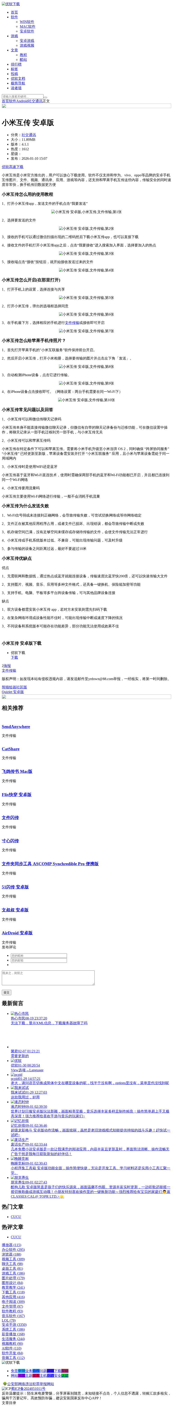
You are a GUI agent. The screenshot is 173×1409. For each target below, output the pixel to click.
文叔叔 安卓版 (15, 910)
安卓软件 (27, 31)
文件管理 (12, 1306)
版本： (16, 144)
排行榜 (16, 64)
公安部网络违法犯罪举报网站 (30, 1384)
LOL (9, 1320)
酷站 (23, 59)
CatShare (10, 749)
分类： (16, 135)
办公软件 (13, 1250)
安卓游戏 (27, 41)
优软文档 (18, 78)
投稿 (14, 74)
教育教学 (13, 1287)
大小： (16, 139)
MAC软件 (27, 26)
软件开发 (12, 1353)
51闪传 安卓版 (15, 887)
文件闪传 (10, 817)
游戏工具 (13, 1273)
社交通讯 (35, 101)
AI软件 (11, 1348)
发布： (16, 158)
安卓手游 (14, 1325)
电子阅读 (13, 1302)
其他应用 (13, 1297)
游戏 (14, 36)
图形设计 (12, 1283)
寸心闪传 (10, 840)
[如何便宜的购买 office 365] (86, 107)
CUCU (16, 1217)
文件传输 (72, 323)
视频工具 (13, 1259)
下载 (14, 657)
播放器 (11, 1245)
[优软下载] (11, 4)
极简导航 (18, 83)
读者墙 (16, 88)
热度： (16, 149)
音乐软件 (13, 1316)
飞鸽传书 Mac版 (17, 771)
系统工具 (13, 1329)
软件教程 (12, 1311)
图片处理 (13, 1278)
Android (22, 101)
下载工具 (13, 1292)
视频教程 (12, 1343)
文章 (14, 50)
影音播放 (13, 1334)
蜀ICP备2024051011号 (28, 1389)
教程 (23, 55)
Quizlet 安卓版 (13, 692)
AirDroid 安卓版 (17, 933)
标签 (14, 69)
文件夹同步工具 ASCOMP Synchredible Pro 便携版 (50, 863)
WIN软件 (27, 22)
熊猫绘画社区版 (14, 687)
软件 (14, 17)
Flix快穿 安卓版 (17, 794)
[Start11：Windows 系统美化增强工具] (86, 698)
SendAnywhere (16, 726)
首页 (14, 12)
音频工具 (13, 1358)
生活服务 (13, 1339)
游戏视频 (27, 45)
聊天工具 (12, 1264)
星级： (16, 154)
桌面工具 (12, 1268)
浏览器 (11, 1254)
